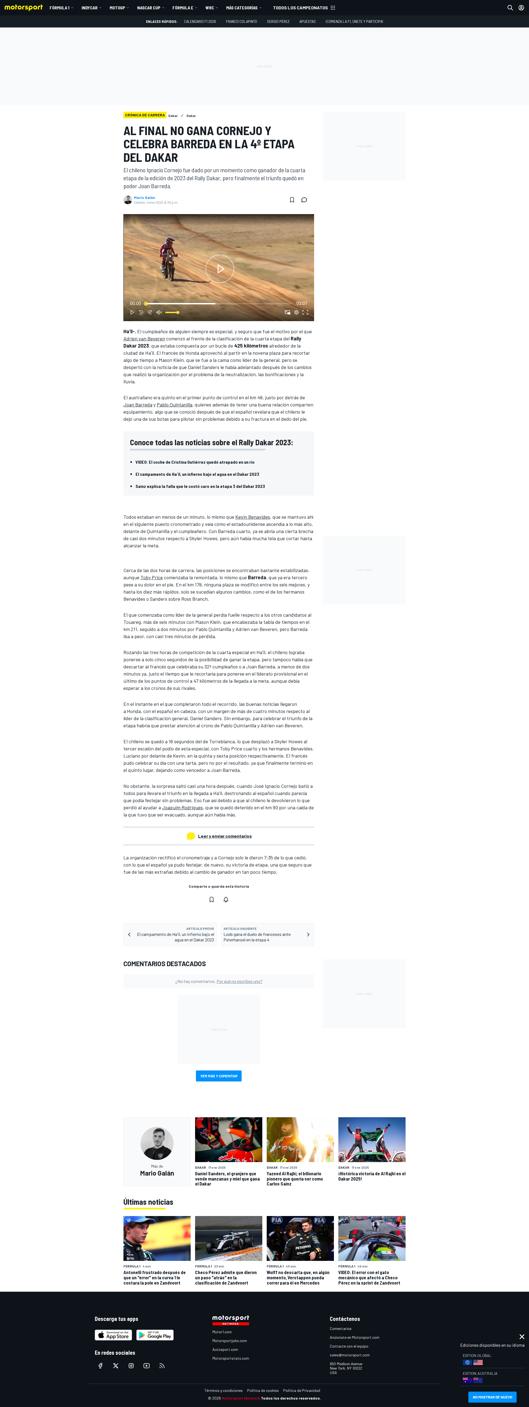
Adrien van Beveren (144, 338)
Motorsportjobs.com (229, 1340)
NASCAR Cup (148, 7)
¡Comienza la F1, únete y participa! (354, 21)
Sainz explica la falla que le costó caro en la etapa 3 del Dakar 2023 (200, 486)
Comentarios (341, 1328)
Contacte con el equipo (349, 1346)
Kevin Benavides (252, 517)
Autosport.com (225, 1349)
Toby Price (152, 577)
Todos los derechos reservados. (291, 1398)
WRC (210, 7)
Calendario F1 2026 (200, 21)
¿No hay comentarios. (219, 981)
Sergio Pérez (278, 21)
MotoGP (117, 7)
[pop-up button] (296, 312)
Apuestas (307, 21)
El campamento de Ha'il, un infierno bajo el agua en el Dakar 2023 (197, 474)
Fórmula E (182, 7)
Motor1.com (222, 1331)
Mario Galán (144, 198)
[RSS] (162, 1365)
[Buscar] (510, 7)
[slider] (218, 303)
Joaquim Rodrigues (182, 807)
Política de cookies (263, 1390)
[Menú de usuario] (521, 7)
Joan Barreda (137, 404)
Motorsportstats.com (230, 1358)
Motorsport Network (241, 1398)
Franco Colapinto (241, 21)
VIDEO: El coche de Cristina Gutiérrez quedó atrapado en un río (195, 462)
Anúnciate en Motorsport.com (354, 1337)
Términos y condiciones (223, 1390)
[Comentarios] (306, 199)
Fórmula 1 (59, 7)
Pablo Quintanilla (174, 404)
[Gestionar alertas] (225, 899)
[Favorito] (292, 199)
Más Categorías (242, 7)
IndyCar (90, 7)
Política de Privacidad (301, 1390)
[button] (219, 268)
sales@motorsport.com (350, 1355)
